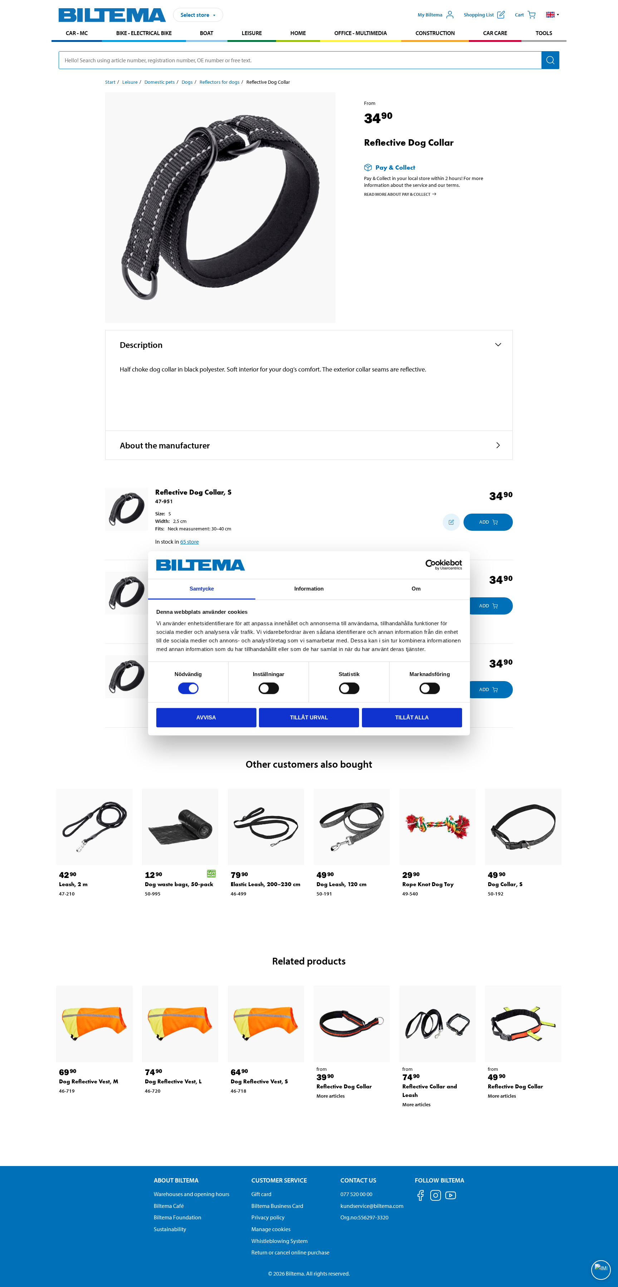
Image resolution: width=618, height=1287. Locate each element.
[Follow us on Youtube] (450, 1199)
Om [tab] (416, 589)
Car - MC (77, 33)
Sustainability (170, 1229)
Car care (495, 33)
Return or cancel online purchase (290, 1252)
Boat (206, 33)
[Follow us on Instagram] (435, 1197)
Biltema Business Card (277, 1205)
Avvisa (206, 717)
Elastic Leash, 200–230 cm (265, 884)
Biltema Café (169, 1205)
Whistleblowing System (279, 1240)
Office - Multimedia (360, 33)
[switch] (269, 688)
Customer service (279, 1180)
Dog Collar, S (505, 884)
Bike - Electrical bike (144, 33)
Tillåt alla (412, 717)
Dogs (187, 82)
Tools (544, 33)
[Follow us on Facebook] (420, 1197)
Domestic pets (159, 82)
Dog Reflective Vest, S (259, 1081)
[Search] (550, 60)
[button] (553, 14)
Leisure (252, 33)
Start (110, 82)
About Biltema (176, 1180)
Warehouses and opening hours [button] (191, 1194)
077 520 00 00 (356, 1194)
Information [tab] (309, 589)
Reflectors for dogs (220, 82)
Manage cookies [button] (270, 1229)
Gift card (261, 1194)
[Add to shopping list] (451, 522)
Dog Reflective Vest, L (173, 1081)
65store (189, 541)
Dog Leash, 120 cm (342, 884)
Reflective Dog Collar (344, 1086)
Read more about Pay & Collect (397, 193)
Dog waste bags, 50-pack (179, 884)
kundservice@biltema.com (371, 1205)
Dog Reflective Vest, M (88, 1081)
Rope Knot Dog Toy (428, 884)
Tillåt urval (309, 717)
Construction (435, 33)
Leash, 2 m (73, 884)
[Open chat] (601, 1270)
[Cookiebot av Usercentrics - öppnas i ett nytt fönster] (430, 565)
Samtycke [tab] (202, 589)
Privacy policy (268, 1217)
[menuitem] (77, 34)
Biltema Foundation (177, 1217)
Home (298, 33)
